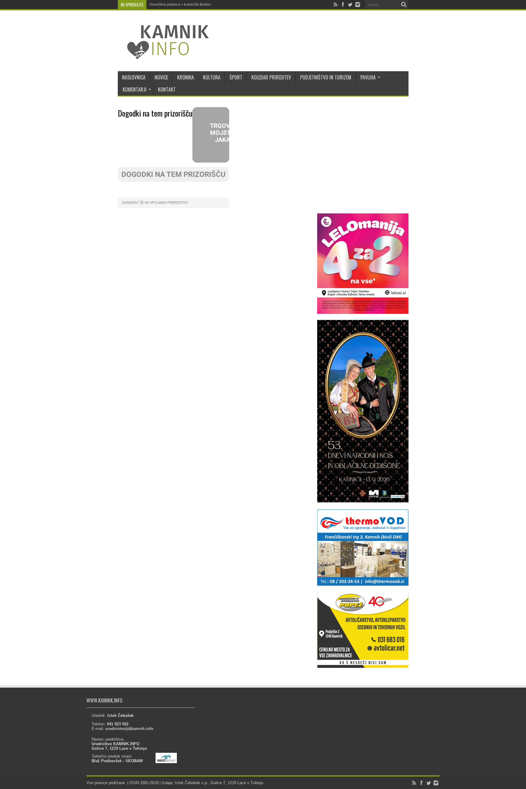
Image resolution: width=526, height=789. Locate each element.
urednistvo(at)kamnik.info (129, 728)
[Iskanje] (404, 4)
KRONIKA (185, 77)
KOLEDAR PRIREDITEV (271, 77)
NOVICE (161, 77)
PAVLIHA (368, 77)
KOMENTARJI (134, 89)
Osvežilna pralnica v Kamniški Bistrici (180, 4)
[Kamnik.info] (163, 56)
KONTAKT (167, 89)
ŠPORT (236, 77)
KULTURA (211, 77)
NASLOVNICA (134, 77)
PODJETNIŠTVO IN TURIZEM (325, 77)
